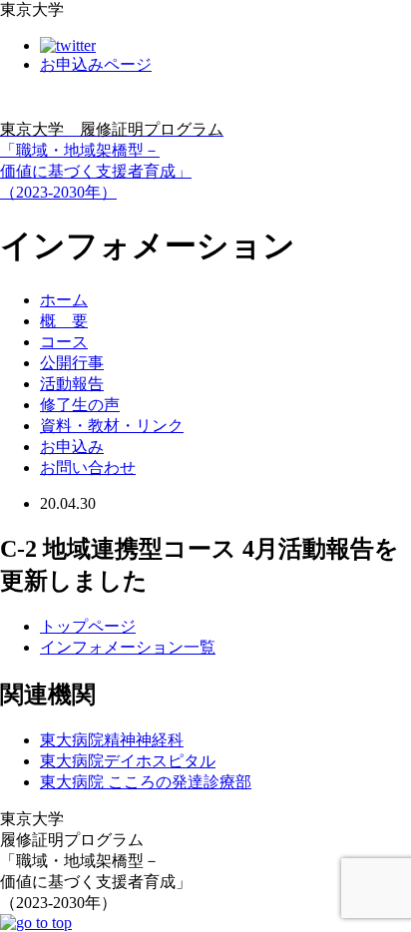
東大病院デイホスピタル (127, 760)
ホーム (64, 299)
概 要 (64, 320)
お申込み (72, 446)
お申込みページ (96, 64)
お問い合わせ (88, 467)
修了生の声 (80, 404)
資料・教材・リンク (112, 425)
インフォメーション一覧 (127, 647)
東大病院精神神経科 (112, 739)
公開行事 (72, 362)
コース (64, 341)
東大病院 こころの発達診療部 (145, 781)
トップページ (88, 626)
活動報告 (72, 383)
